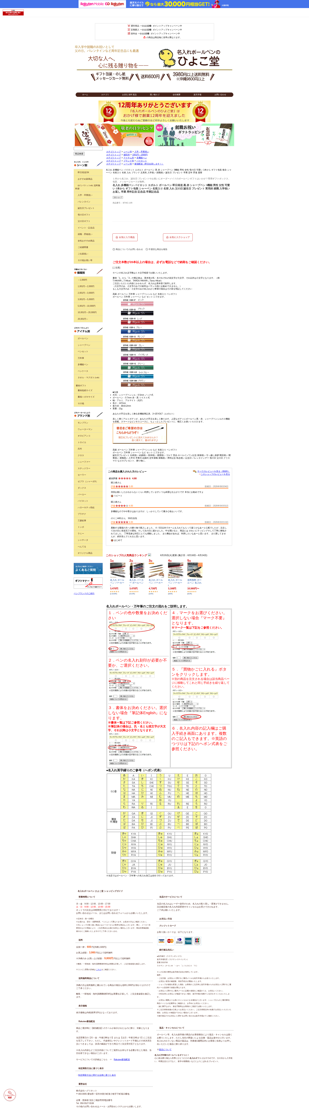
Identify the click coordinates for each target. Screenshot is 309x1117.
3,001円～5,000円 (86, 299)
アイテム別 (128, 158)
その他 (81, 403)
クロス (81, 455)
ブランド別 (128, 161)
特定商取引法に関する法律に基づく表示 (97, 1075)
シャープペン (84, 345)
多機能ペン (83, 364)
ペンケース (83, 371)
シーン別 (127, 151)
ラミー (81, 533)
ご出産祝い (83, 254)
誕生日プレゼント (86, 208)
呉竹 (80, 449)
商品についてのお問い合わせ (129, 249)
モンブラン (83, 423)
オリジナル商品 (85, 553)
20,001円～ (83, 319)
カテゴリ (105, 94)
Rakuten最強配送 (122, 1059)
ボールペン (83, 338)
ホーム (85, 94)
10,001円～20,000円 (87, 312)
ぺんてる (82, 546)
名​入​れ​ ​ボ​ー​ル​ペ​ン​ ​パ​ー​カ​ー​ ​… (156, 583)
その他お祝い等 (85, 260)
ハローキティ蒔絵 (86, 507)
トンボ (81, 527)
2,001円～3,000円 (86, 293)
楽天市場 (197, 94)
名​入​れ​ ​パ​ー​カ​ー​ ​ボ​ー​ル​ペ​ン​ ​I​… (136, 583)
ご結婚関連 (83, 247)
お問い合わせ (220, 94)
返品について (165, 1049)
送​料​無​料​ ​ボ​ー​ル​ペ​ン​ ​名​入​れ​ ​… (194, 583)
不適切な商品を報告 (158, 249)
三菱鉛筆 (82, 520)
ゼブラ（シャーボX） (88, 481)
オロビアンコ (84, 436)
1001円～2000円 (140, 154)
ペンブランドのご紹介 (84, 593)
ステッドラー (84, 468)
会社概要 (176, 94)
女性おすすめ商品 (86, 241)
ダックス (82, 488)
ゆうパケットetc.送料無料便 (87, 187)
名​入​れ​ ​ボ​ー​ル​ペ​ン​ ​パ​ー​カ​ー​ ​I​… (117, 583)
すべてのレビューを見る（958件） (213, 471)
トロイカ (82, 442)
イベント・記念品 (86, 228)
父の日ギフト (84, 221)
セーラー (82, 475)
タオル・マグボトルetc (88, 377)
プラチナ (82, 514)
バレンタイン (84, 201)
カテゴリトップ (113, 151)
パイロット (83, 501)
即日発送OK (83, 172)
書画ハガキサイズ (86, 397)
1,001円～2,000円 (86, 286)
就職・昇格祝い (85, 234)
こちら (98, 969)
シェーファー (84, 462)
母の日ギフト (84, 214)
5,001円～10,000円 (86, 306)
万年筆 (81, 358)
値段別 (126, 154)
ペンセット (83, 351)
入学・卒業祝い (85, 195)
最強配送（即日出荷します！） (149, 164)
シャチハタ (83, 540)
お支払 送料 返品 (129, 94)
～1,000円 (82, 280)
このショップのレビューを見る (215, 474)
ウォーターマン (85, 429)
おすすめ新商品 (85, 179)
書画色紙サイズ (85, 390)
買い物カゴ (154, 94)
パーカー (82, 494)
